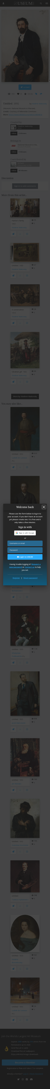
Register (16, 578)
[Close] (44, 507)
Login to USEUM (26, 557)
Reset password (30, 578)
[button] (25, 533)
